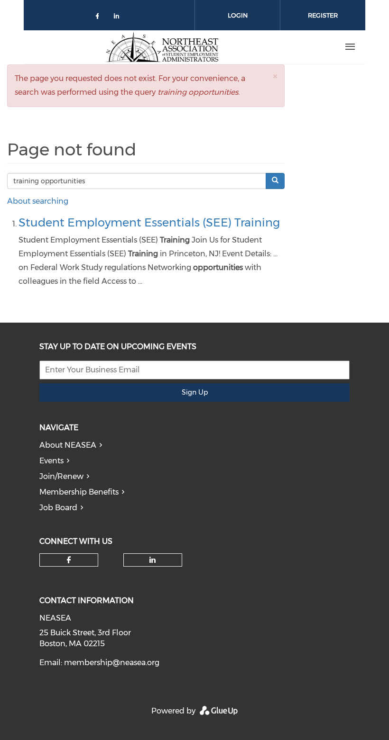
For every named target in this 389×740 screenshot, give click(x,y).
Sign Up (195, 392)
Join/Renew (61, 476)
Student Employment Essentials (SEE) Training (149, 222)
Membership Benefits (79, 491)
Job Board (58, 507)
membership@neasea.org (111, 662)
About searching (37, 201)
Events (51, 460)
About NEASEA (67, 445)
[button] (275, 76)
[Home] (162, 46)
